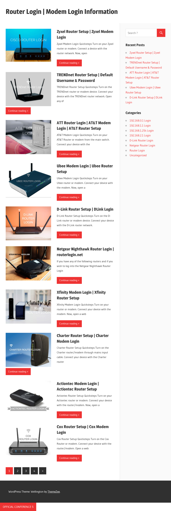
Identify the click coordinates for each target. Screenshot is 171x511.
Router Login (137, 150)
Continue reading (68, 62)
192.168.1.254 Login (142, 130)
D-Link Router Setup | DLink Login (85, 209)
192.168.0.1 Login (140, 120)
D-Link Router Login (141, 140)
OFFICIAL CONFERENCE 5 (18, 506)
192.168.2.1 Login (140, 135)
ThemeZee (54, 491)
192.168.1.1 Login (140, 125)
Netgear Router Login (142, 145)
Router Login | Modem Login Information (62, 11)
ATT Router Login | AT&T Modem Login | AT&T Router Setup (142, 77)
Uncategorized (138, 155)
